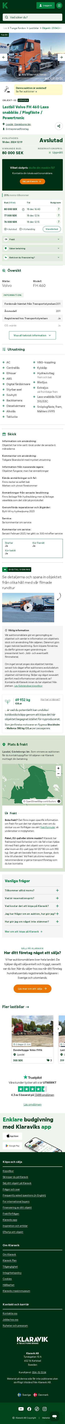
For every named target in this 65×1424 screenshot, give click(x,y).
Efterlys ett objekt (13, 1231)
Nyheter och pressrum (15, 1325)
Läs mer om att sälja (30, 988)
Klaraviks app (10, 1219)
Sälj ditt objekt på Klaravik (17, 1183)
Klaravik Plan (10, 1260)
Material (46, 1418)
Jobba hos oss (10, 1319)
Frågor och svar (11, 1189)
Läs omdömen (33, 1104)
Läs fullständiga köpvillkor (28, 685)
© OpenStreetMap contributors (39, 801)
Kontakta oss (10, 1313)
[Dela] (58, 126)
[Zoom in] (58, 768)
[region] (32, 785)
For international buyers (16, 1201)
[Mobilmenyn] (59, 5)
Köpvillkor (8, 1171)
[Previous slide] (3, 57)
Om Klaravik (9, 1254)
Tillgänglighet (10, 1266)
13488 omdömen (44, 1095)
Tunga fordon (18, 28)
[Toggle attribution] (59, 801)
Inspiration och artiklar (15, 1225)
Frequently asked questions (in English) (24, 1195)
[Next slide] (61, 57)
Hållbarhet (8, 1284)
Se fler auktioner (25, 91)
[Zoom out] (58, 773)
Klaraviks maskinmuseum (16, 1290)
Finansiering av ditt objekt (17, 1207)
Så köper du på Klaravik (15, 1177)
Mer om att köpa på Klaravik (22, 931)
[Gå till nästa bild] (58, 1028)
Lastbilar (34, 28)
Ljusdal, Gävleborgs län (18, 124)
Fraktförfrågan (11, 1213)
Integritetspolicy (12, 1272)
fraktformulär (47, 827)
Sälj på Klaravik (30, 181)
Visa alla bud (52, 229)
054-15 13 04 (39, 1372)
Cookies (7, 1278)
